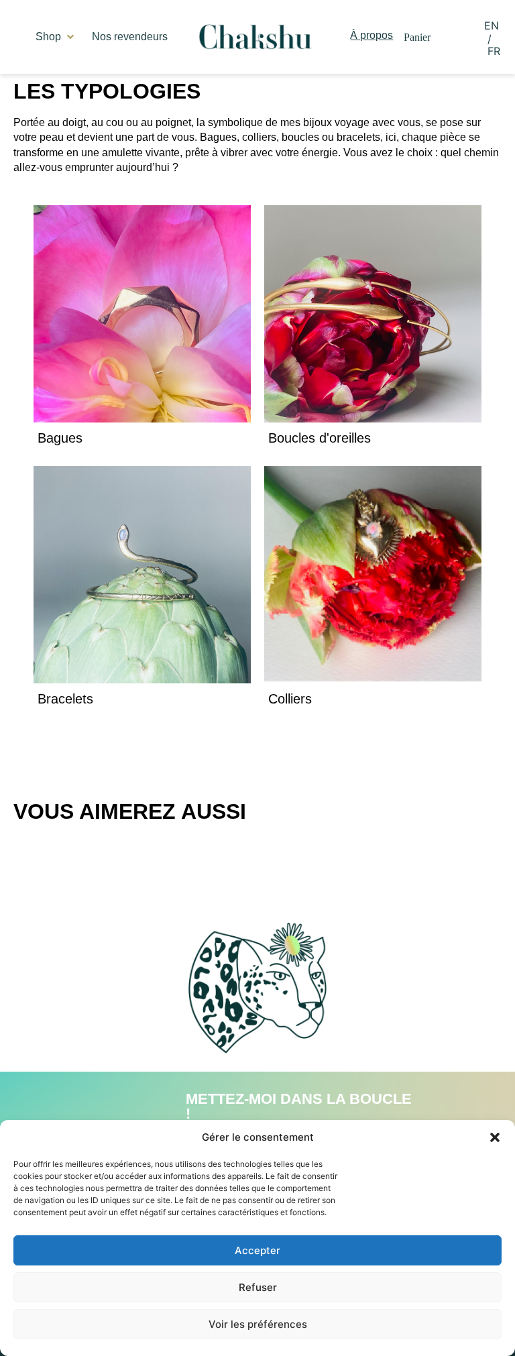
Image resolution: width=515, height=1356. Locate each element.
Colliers (290, 698)
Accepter (257, 1250)
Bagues (60, 438)
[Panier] (417, 37)
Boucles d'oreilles (319, 438)
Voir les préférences (258, 1324)
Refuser (258, 1287)
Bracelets (65, 698)
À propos (371, 35)
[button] (495, 1137)
